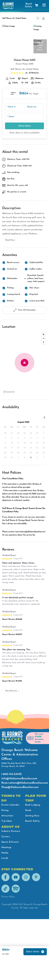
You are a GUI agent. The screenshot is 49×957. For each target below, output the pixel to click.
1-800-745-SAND (11, 774)
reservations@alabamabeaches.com (30, 532)
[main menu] (44, 5)
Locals (4, 858)
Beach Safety (28, 5)
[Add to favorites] (38, 18)
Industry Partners (10, 831)
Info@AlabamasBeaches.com (19, 778)
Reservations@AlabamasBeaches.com (24, 783)
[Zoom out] (43, 338)
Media (4, 853)
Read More (10, 240)
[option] (5, 433)
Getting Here (32, 816)
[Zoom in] (43, 334)
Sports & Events (10, 842)
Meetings (6, 847)
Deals (28, 810)
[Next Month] (44, 418)
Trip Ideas (6, 821)
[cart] (36, 5)
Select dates (24, 126)
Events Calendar (10, 805)
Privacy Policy (8, 897)
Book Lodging (32, 805)
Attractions (7, 816)
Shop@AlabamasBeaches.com (20, 787)
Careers (5, 836)
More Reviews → (12, 691)
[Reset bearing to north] (43, 342)
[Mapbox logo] (9, 391)
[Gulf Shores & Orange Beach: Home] (8, 5)
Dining (5, 810)
